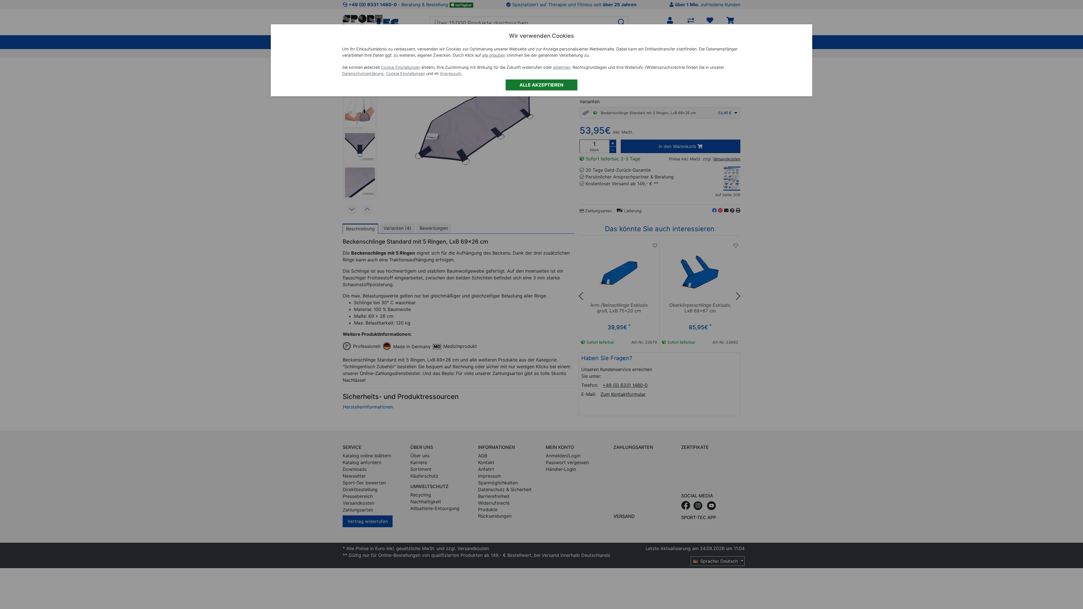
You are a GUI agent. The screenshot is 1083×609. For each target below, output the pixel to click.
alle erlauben (493, 55)
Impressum (450, 73)
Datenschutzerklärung (363, 73)
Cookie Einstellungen (400, 67)
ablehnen (561, 67)
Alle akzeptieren (541, 85)
